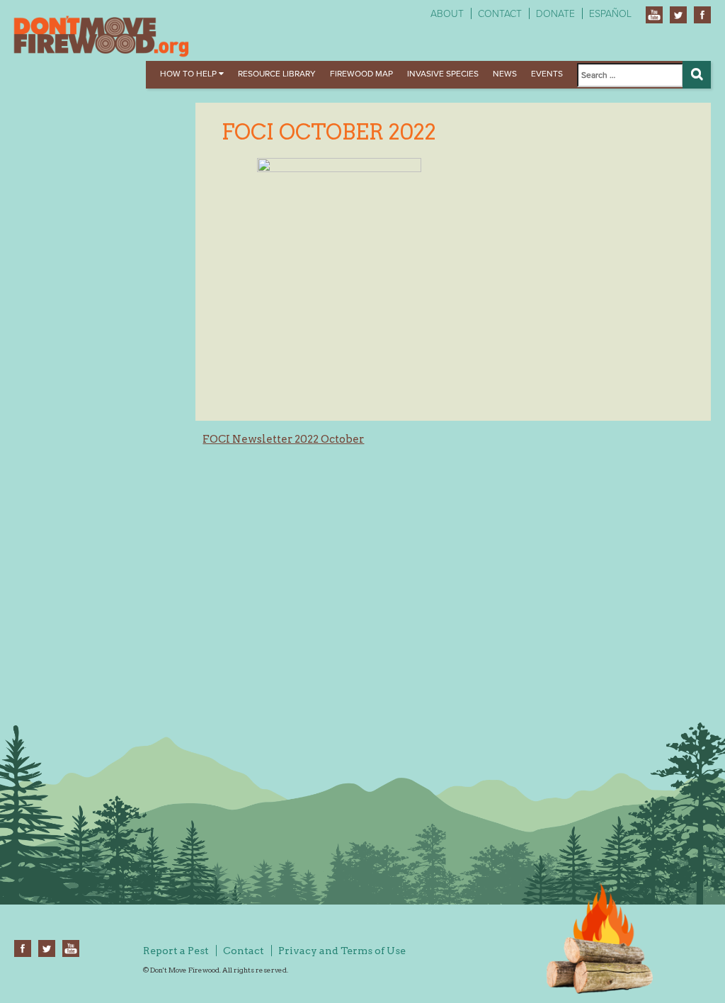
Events (547, 74)
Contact (500, 14)
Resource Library (277, 74)
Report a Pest (176, 950)
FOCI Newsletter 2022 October (283, 439)
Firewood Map (361, 74)
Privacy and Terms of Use (342, 950)
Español (610, 14)
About (447, 14)
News (505, 74)
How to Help (189, 74)
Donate (555, 14)
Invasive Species (443, 74)
